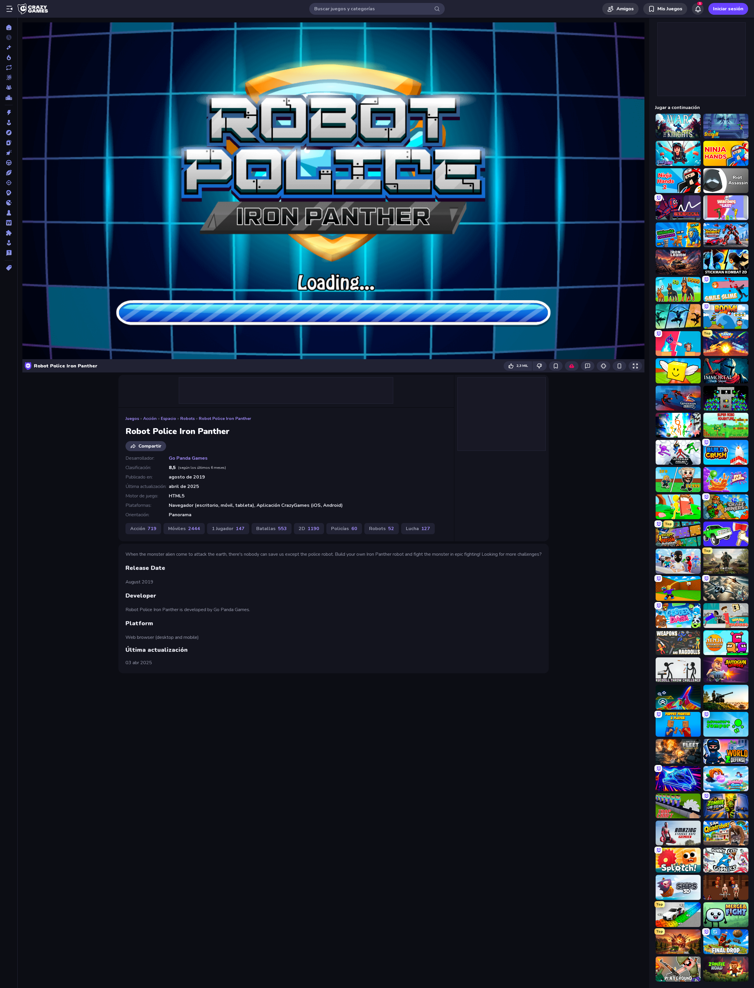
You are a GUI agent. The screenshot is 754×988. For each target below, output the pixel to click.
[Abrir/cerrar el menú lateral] (9, 9)
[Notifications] (698, 9)
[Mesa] (8, 213)
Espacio (168, 418)
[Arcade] (8, 123)
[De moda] (8, 57)
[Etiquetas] (8, 268)
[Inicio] (8, 27)
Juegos (132, 418)
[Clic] (8, 153)
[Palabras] (8, 223)
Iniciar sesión (728, 9)
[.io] (8, 203)
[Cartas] (8, 143)
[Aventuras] (8, 133)
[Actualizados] (8, 67)
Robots (187, 418)
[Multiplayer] (8, 88)
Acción (150, 418)
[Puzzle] (8, 233)
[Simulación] (8, 243)
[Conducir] (8, 163)
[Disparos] (8, 183)
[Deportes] (8, 173)
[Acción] (8, 113)
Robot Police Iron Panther (225, 418)
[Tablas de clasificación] (8, 98)
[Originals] (8, 77)
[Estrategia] (8, 193)
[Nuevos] (8, 47)
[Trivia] (8, 253)
